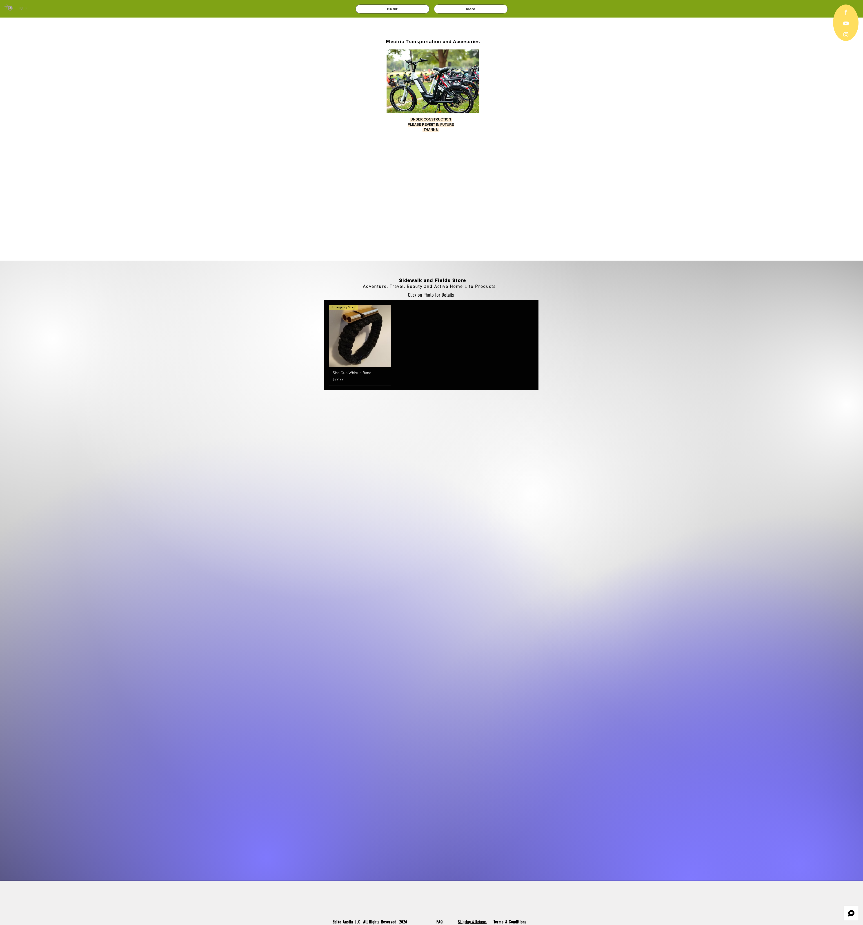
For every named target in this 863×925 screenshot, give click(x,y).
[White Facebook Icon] (846, 12)
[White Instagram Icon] (846, 34)
